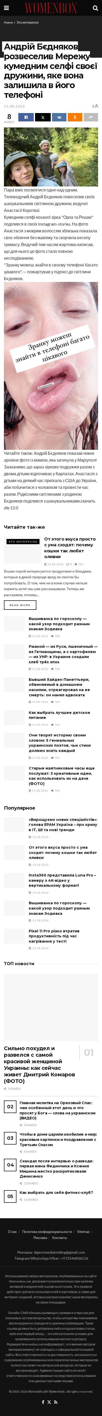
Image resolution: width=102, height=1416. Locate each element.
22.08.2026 (55, 564)
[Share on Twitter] (42, 117)
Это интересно (27, 22)
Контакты (59, 1238)
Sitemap (83, 1232)
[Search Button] (95, 8)
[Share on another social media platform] (91, 117)
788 (57, 636)
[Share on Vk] (59, 117)
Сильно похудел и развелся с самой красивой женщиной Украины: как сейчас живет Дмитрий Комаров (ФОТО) (39, 1064)
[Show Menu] (6, 8)
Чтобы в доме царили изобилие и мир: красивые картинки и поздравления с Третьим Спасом (58, 1139)
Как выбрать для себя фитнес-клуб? (56, 1192)
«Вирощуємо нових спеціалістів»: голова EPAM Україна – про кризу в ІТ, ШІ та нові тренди (63, 824)
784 (80, 564)
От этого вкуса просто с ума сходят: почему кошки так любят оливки (63, 852)
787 (57, 757)
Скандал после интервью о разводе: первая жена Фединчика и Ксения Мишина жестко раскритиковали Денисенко (56, 1169)
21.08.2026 (39, 636)
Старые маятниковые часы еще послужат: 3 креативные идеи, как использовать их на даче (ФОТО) (62, 776)
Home (8, 22)
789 (57, 701)
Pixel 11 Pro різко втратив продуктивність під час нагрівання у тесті (54, 936)
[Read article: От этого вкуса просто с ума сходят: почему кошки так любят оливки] (23, 549)
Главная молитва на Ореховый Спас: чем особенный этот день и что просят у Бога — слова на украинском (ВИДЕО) (57, 1110)
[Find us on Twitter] (49, 1402)
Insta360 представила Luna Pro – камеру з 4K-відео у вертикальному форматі (62, 880)
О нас (12, 1232)
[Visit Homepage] (51, 8)
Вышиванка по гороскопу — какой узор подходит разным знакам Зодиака (59, 623)
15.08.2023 (14, 106)
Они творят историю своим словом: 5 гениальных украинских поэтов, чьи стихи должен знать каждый (60, 743)
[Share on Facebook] (26, 117)
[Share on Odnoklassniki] (75, 117)
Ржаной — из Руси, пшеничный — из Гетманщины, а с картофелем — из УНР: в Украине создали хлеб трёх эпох (63, 654)
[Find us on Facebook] (43, 1402)
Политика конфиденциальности (47, 1232)
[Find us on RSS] (56, 1402)
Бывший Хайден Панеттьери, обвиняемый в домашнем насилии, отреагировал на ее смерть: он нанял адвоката (59, 687)
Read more (23, 605)
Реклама (40, 1238)
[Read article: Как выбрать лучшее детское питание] (14, 717)
